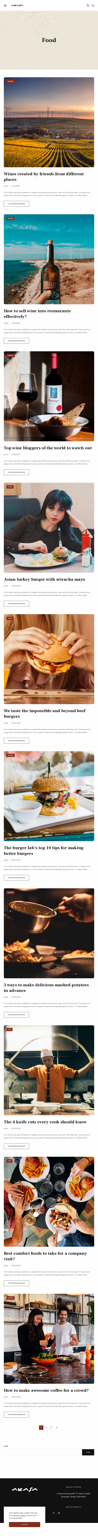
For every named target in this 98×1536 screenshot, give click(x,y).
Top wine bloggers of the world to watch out (48, 448)
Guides (10, 81)
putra (6, 186)
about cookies (19, 1515)
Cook (10, 487)
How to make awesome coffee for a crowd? (46, 1390)
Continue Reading (16, 204)
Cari (6, 1446)
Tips (9, 1029)
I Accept (25, 1524)
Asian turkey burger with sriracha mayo (44, 579)
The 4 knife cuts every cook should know (45, 1122)
